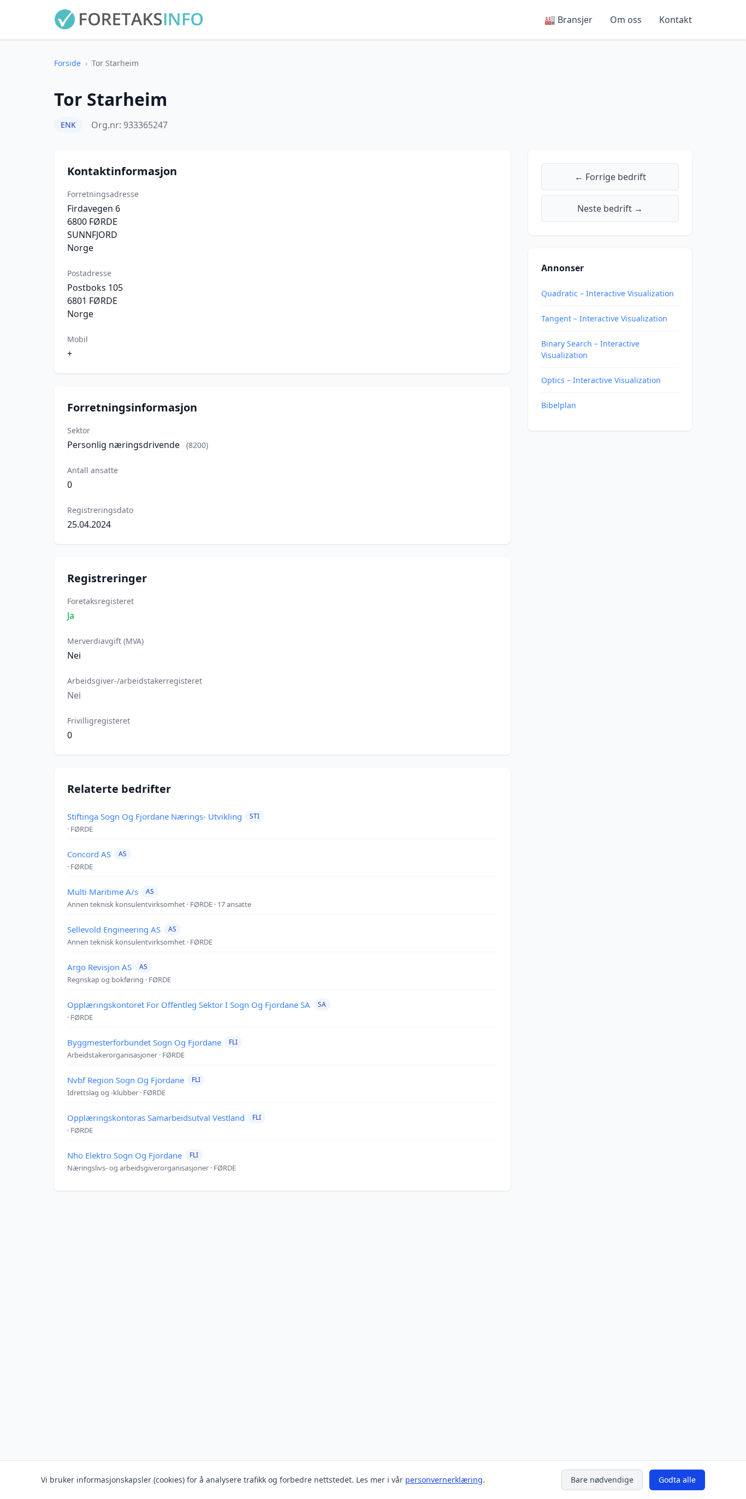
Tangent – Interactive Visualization (604, 318)
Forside (67, 63)
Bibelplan (558, 405)
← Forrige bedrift (610, 177)
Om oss (626, 20)
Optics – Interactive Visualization (601, 380)
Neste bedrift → (610, 208)
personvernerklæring (444, 1479)
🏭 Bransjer (568, 20)
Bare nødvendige (602, 1479)
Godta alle (677, 1479)
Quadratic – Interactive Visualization (607, 293)
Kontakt (675, 20)
